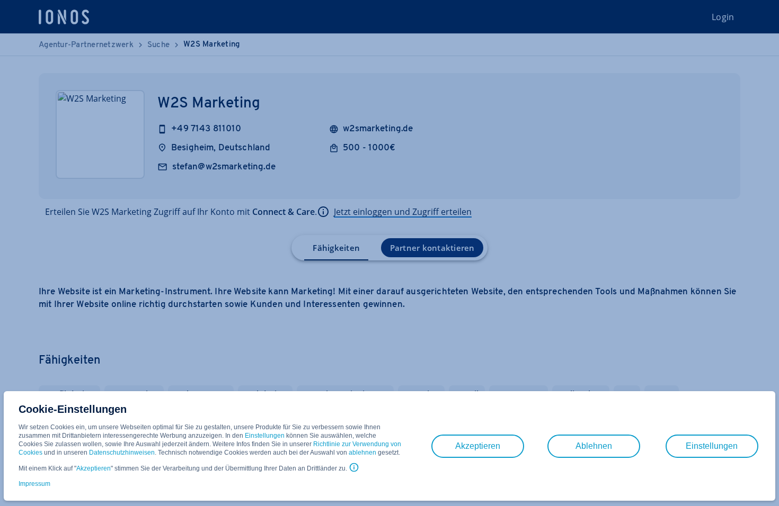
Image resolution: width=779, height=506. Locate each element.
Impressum (34, 483)
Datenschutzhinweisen (122, 452)
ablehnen (362, 452)
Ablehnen (594, 445)
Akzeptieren (93, 468)
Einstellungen (265, 435)
